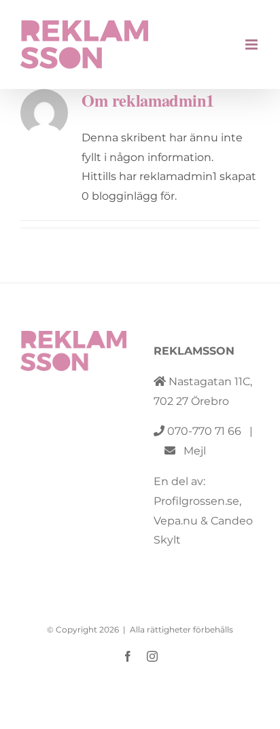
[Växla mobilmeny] (252, 44)
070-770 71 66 (204, 431)
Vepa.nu (176, 520)
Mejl (190, 450)
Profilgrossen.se (196, 501)
